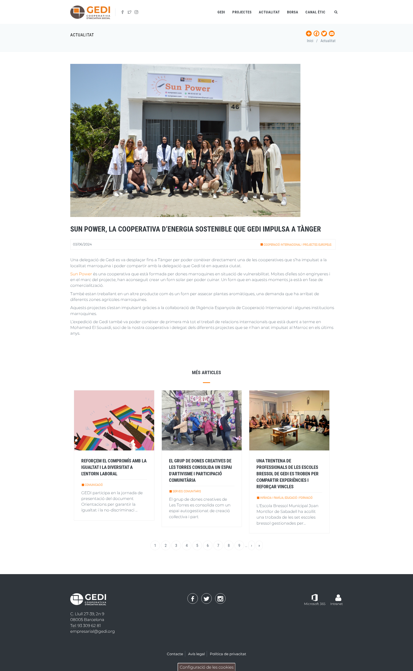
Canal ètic (315, 12)
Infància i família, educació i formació (286, 497)
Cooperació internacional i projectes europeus (297, 244)
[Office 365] (315, 597)
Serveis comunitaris (187, 491)
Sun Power (81, 274)
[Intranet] (338, 595)
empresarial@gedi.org (92, 631)
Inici (310, 41)
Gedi (221, 12)
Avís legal (196, 654)
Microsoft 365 (315, 604)
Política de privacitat (228, 654)
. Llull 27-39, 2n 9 (87, 613)
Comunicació (94, 485)
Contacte (175, 654)
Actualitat (269, 12)
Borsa (292, 12)
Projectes (242, 12)
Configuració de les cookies (207, 667)
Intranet (336, 604)
